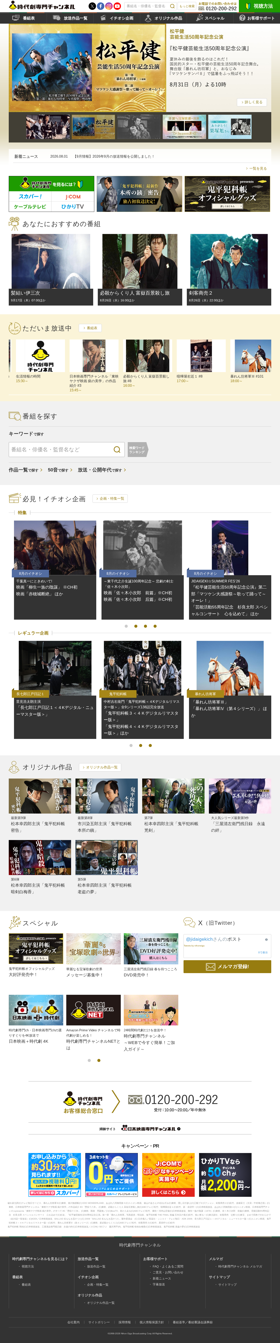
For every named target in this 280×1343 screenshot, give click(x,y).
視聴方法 (263, 6)
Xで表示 (263, 952)
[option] (140, 67)
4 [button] (155, 626)
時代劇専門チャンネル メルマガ (240, 1266)
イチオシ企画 (121, 18)
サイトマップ (227, 1284)
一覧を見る (258, 168)
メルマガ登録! (233, 966)
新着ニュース (162, 1278)
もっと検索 (187, 6)
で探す (23, 470)
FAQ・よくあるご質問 (168, 1266)
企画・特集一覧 (112, 498)
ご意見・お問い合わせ (168, 1272)
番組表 (29, 18)
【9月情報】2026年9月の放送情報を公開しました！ (114, 156)
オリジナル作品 (168, 18)
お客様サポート (261, 18)
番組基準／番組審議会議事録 (193, 1322)
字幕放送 (159, 1284)
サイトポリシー (99, 1322)
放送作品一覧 (76, 18)
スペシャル (214, 18)
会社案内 (73, 1322)
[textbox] (150, 6)
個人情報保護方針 (152, 1322)
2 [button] (135, 626)
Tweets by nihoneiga (194, 945)
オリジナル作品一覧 (102, 767)
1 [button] (126, 626)
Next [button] (268, 67)
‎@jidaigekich (199, 939)
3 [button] (145, 626)
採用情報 (125, 1322)
